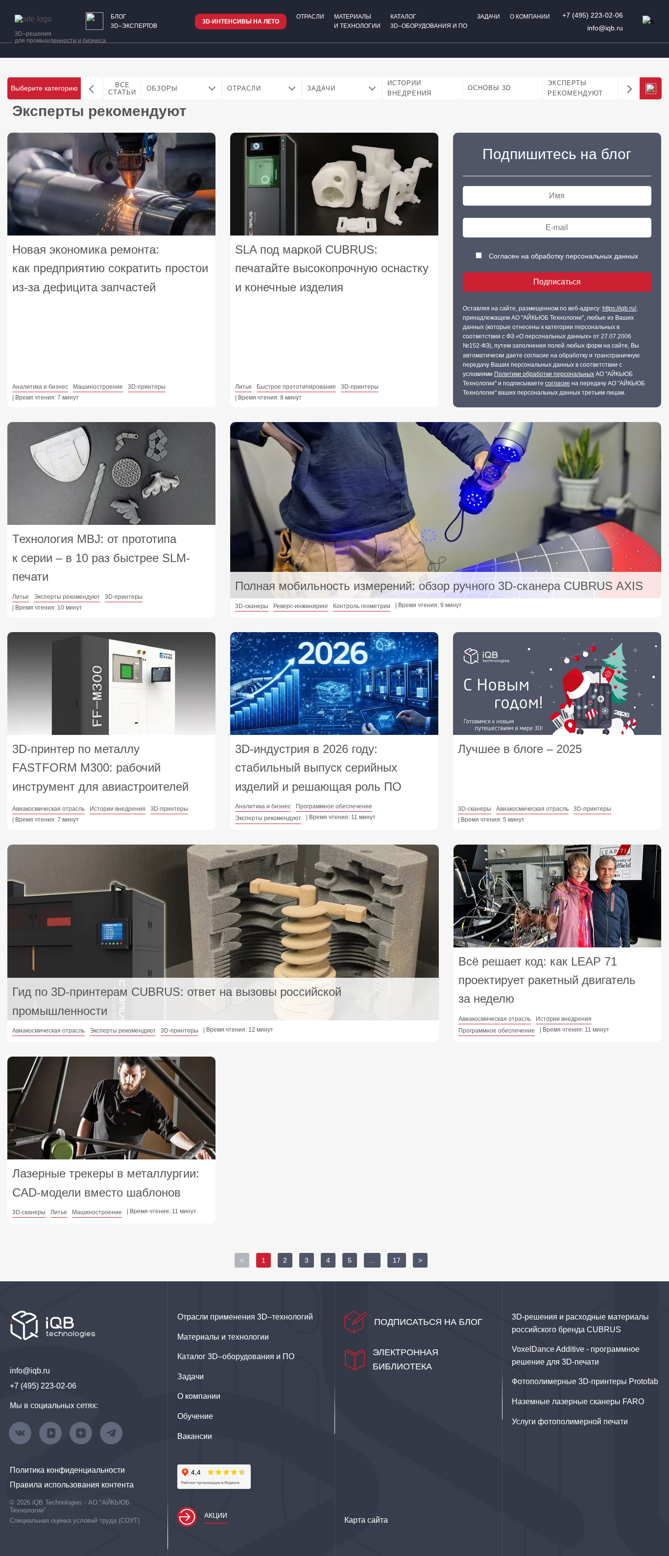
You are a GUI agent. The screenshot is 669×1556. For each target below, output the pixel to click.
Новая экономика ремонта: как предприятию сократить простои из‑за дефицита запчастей (110, 268)
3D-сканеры (251, 606)
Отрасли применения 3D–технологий (245, 1317)
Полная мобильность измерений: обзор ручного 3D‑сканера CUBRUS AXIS (439, 585)
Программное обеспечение (334, 806)
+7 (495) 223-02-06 (592, 15)
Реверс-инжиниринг (300, 606)
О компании (530, 16)
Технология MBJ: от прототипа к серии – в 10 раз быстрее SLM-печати (101, 557)
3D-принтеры (147, 386)
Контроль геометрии (361, 606)
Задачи (488, 16)
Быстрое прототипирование (296, 386)
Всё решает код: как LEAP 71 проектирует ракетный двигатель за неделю (547, 980)
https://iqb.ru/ (619, 308)
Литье (243, 386)
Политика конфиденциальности (67, 1470)
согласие (557, 383)
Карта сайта (366, 1520)
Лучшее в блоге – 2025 (520, 748)
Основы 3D (489, 88)
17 (397, 1260)
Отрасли (310, 16)
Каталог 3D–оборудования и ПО (428, 21)
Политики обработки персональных (544, 374)
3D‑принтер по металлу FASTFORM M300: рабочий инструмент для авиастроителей (100, 767)
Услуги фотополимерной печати (570, 1421)
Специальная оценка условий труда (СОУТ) (75, 1520)
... (372, 1260)
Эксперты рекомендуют (575, 88)
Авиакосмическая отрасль (48, 808)
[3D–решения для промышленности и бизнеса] (44, 19)
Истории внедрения (409, 88)
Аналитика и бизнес (40, 386)
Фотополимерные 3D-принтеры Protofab (585, 1381)
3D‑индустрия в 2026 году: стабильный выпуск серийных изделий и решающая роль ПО (318, 767)
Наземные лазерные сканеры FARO (578, 1401)
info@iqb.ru (605, 28)
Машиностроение (98, 386)
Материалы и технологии (357, 21)
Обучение (195, 1416)
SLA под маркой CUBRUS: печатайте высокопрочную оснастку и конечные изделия (332, 268)
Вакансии (194, 1436)
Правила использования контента (72, 1485)
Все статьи (122, 88)
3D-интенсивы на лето (240, 21)
